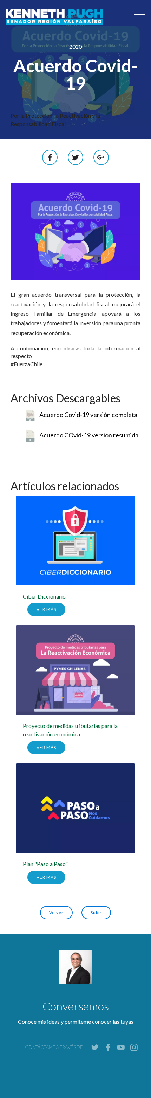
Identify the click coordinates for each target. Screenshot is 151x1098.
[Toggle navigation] (139, 11)
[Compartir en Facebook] (50, 156)
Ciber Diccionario (44, 596)
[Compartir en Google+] (101, 156)
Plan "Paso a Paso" (45, 863)
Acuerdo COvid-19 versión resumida (88, 435)
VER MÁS (46, 609)
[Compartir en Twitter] (75, 156)
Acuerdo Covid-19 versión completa (88, 414)
